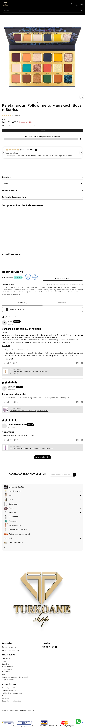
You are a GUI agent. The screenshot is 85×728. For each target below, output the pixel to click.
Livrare (11, 126)
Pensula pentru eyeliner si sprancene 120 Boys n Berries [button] (31, 448)
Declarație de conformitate (11, 701)
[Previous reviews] (3, 152)
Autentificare (6, 672)
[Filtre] (4, 309)
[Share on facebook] (77, 363)
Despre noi (6, 659)
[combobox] (42, 11)
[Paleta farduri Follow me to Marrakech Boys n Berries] (15, 228)
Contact (5, 661)
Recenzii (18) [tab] (22, 303)
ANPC (4, 696)
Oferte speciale (7, 669)
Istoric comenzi (7, 666)
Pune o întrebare (62, 279)
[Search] (81, 11)
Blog (3, 674)
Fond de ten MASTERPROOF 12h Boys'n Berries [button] (28, 371)
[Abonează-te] (74, 475)
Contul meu (6, 664)
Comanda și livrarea (9, 690)
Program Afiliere (8, 680)
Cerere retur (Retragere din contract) (15, 677)
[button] (7, 116)
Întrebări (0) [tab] (62, 303)
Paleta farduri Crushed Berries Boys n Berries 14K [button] (29, 411)
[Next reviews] (81, 152)
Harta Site (5, 698)
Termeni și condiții (8, 688)
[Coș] (76, 4)
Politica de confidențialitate (12, 693)
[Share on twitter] (81, 363)
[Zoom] (82, 97)
